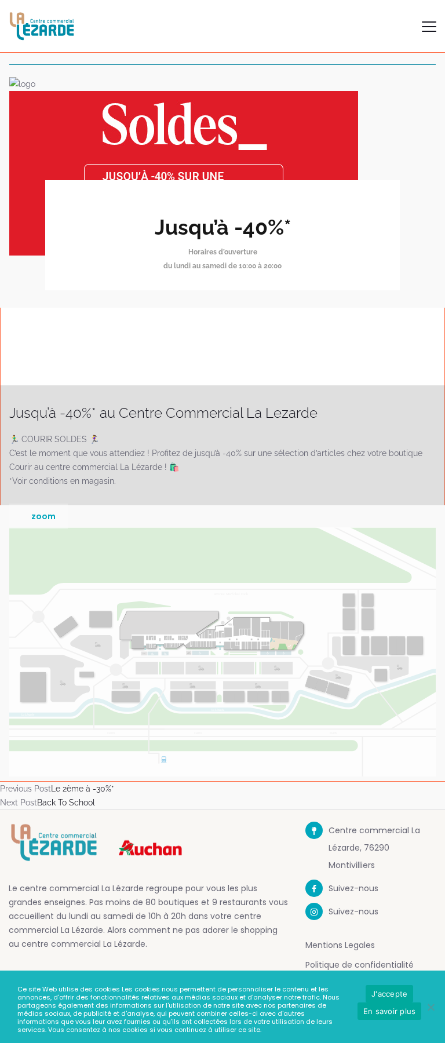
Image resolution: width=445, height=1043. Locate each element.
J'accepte (389, 993)
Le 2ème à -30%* (82, 788)
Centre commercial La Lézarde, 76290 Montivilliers (374, 848)
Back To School (66, 802)
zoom (43, 516)
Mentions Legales (340, 945)
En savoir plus (389, 1011)
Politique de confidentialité (359, 965)
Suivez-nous (353, 888)
